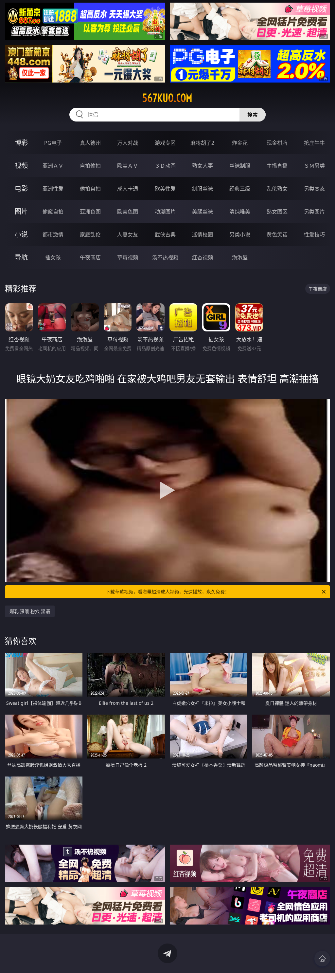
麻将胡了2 (202, 142)
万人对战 (127, 142)
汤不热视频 (165, 257)
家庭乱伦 (90, 234)
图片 (21, 211)
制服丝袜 (202, 188)
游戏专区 (165, 142)
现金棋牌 (277, 142)
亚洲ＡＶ (53, 165)
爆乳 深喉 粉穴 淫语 (29, 611)
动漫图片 (165, 211)
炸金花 (240, 142)
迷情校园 (202, 234)
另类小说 (239, 234)
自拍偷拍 (90, 165)
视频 (21, 165)
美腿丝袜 (202, 211)
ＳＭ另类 (314, 165)
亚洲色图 (90, 211)
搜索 (252, 114)
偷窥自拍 (53, 211)
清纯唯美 (239, 211)
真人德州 (90, 142)
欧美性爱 (165, 188)
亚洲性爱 (53, 188)
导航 (21, 257)
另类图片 (314, 211)
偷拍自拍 (90, 188)
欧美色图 (127, 211)
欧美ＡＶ (127, 165)
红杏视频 (202, 257)
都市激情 (53, 234)
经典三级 (239, 188)
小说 (21, 234)
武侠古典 (165, 234)
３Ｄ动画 (165, 165)
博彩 (21, 142)
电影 (21, 188)
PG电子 (53, 142)
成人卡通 (127, 188)
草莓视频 (127, 257)
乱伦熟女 (277, 188)
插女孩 (53, 257)
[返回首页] (322, 958)
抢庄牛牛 (314, 142)
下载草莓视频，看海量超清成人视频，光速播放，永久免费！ (167, 592)
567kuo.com (167, 97)
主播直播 (277, 165)
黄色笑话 (277, 234)
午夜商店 (90, 257)
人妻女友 (127, 234)
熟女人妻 (202, 165)
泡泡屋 (240, 257)
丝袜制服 (239, 165)
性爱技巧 (314, 234)
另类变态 (314, 188)
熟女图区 (277, 211)
